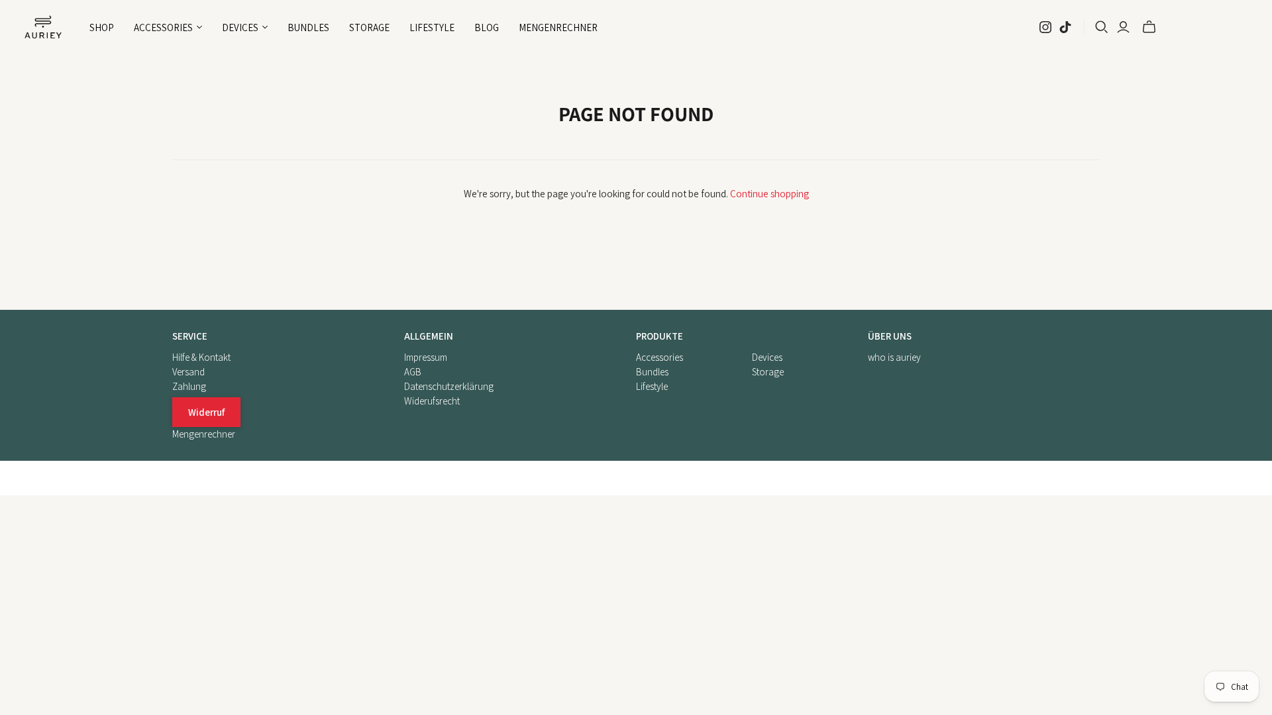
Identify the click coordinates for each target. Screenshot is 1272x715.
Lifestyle (431, 27)
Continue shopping (769, 193)
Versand (188, 371)
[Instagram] (1045, 27)
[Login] (1123, 27)
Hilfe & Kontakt (201, 357)
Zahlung (189, 386)
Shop (101, 27)
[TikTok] (1065, 27)
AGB (412, 371)
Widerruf (206, 412)
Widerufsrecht (432, 401)
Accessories (659, 357)
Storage (369, 27)
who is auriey (894, 357)
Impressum (425, 357)
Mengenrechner (558, 27)
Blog (486, 27)
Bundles (308, 27)
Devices (767, 357)
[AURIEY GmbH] (43, 27)
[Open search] (1101, 27)
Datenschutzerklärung (449, 386)
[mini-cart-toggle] (1149, 27)
